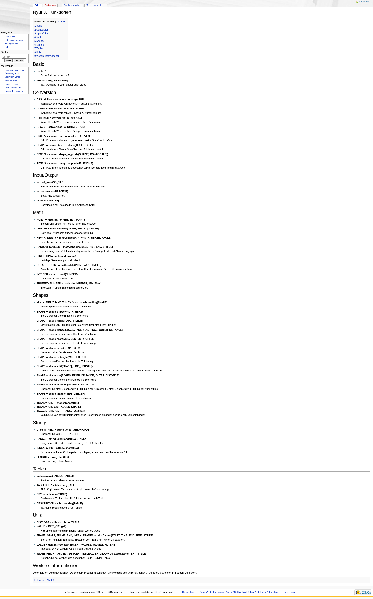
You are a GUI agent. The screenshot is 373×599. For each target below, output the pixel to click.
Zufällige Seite (11, 43)
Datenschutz (188, 592)
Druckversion (11, 84)
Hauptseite (10, 36)
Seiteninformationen (14, 91)
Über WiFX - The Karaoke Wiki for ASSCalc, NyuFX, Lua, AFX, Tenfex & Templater (239, 592)
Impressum (290, 592)
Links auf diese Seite (14, 70)
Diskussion (50, 5)
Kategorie (39, 580)
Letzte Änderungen (14, 40)
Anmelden (364, 1)
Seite (37, 5)
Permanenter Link (13, 87)
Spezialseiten (11, 80)
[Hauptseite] (15, 15)
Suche (4, 52)
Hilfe (7, 47)
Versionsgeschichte (95, 5)
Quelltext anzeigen (72, 5)
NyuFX (51, 580)
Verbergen (60, 21)
